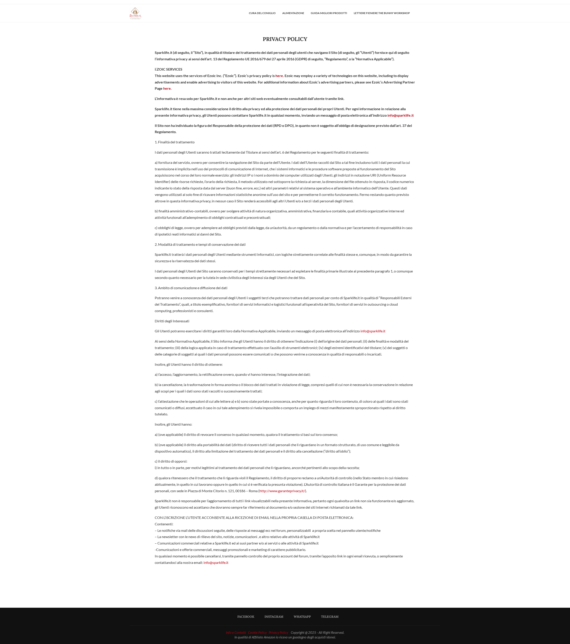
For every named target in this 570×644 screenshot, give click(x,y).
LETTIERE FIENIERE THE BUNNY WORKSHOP (382, 13)
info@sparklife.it (400, 115)
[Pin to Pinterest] (281, 581)
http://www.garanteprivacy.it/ (282, 491)
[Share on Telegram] (302, 581)
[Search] (438, 13)
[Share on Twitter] (270, 581)
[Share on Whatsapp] (291, 581)
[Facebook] (424, 13)
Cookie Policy (257, 632)
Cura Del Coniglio (262, 13)
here (279, 75)
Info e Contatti (236, 632)
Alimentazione (293, 13)
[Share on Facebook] (259, 581)
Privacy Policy (278, 632)
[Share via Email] (313, 581)
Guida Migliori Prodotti (329, 13)
